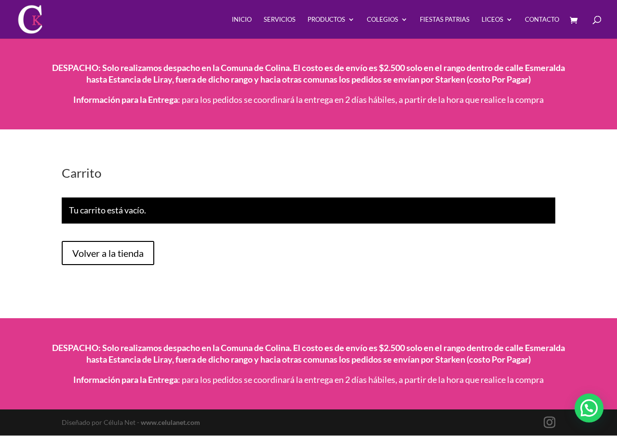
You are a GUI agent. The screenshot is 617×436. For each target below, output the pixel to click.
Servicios (279, 19)
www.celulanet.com (170, 422)
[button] (589, 408)
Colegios (382, 19)
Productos (326, 19)
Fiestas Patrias (444, 19)
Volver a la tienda (108, 253)
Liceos (492, 19)
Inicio (242, 19)
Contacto (542, 19)
